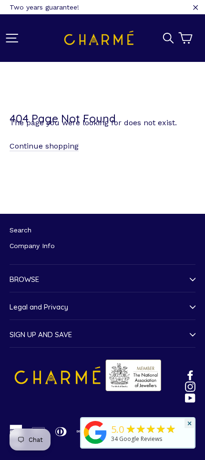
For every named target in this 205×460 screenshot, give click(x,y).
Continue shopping (44, 145)
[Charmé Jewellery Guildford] (95, 444)
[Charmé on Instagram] (190, 386)
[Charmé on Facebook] (190, 374)
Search (20, 230)
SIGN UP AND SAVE (41, 334)
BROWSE (24, 279)
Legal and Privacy (39, 306)
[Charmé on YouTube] (190, 397)
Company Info (32, 246)
